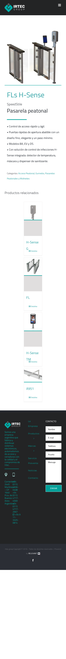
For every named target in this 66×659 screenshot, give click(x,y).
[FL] (33, 274)
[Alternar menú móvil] (59, 5)
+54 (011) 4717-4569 (16, 497)
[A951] (33, 375)
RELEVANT (32, 553)
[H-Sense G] (33, 219)
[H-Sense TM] (33, 330)
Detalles (34, 251)
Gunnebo (39, 173)
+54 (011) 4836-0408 (16, 486)
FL (28, 297)
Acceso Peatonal (26, 173)
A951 (30, 388)
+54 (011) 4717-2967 (16, 508)
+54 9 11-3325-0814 (16, 518)
